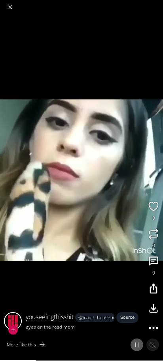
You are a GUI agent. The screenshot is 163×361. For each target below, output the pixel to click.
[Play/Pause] (137, 345)
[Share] (153, 289)
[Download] (153, 309)
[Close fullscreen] (10, 7)
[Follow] (13, 330)
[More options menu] (156, 4)
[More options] (153, 329)
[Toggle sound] (152, 345)
